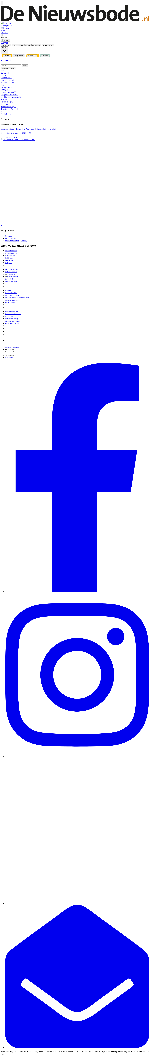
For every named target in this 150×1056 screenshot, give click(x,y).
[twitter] (77, 903)
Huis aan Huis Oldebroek (13, 314)
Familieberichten (12, 241)
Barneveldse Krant (11, 253)
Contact (8, 236)
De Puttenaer (9, 260)
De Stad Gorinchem (11, 272)
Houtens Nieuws (10, 302)
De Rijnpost (8, 263)
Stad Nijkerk (11, 274)
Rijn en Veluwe (9, 349)
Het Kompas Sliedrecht (12, 300)
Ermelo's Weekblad (11, 293)
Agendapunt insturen (8, 68)
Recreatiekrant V (10, 323)
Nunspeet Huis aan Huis (12, 321)
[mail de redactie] (77, 1047)
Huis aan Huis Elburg (11, 311)
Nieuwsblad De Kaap (11, 319)
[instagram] (77, 756)
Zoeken (25, 65)
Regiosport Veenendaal (12, 347)
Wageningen (14, 277)
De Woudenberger (11, 281)
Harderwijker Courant (12, 295)
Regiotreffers (10, 238)
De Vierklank (9, 279)
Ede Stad (8, 290)
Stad (8, 277)
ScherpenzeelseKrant (11, 352)
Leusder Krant (9, 316)
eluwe (17, 323)
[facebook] (77, 591)
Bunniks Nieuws (10, 256)
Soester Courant (10, 355)
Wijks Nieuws (9, 358)
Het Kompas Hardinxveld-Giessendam (17, 298)
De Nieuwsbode (10, 258)
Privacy (24, 241)
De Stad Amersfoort (11, 269)
